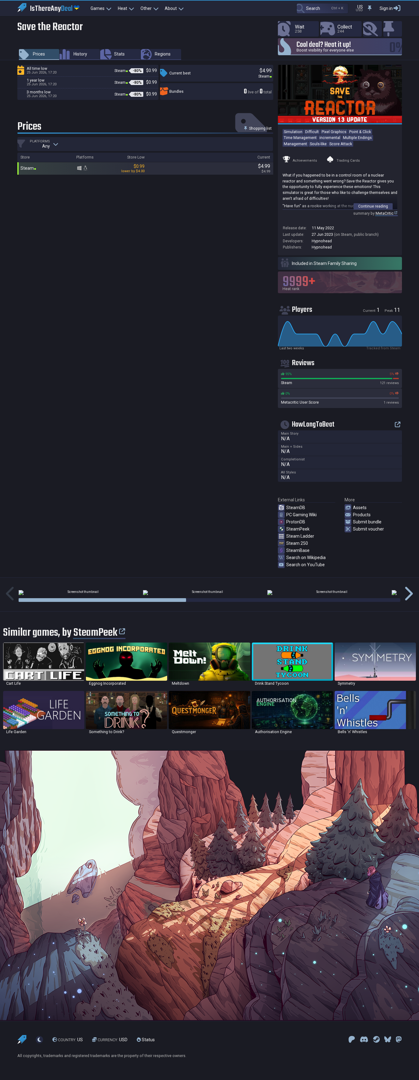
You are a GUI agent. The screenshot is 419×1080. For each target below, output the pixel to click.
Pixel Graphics (334, 131)
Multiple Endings (357, 137)
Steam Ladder (300, 536)
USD (112, 1039)
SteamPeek (298, 529)
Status (148, 1039)
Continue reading (373, 206)
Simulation (293, 131)
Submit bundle (367, 521)
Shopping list (260, 128)
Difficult (312, 131)
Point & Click (360, 131)
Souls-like (318, 143)
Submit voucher (368, 529)
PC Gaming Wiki (301, 514)
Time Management (300, 137)
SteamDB (295, 507)
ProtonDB (295, 521)
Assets (360, 507)
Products (362, 514)
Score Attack (340, 143)
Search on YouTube (305, 564)
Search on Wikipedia (306, 557)
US (70, 1039)
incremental (329, 137)
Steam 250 (297, 543)
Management (295, 143)
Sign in (386, 8)
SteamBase (298, 550)
